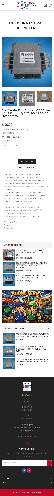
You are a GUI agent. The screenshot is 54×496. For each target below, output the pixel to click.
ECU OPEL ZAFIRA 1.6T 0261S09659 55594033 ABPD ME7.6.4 (31, 276)
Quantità (6, 140)
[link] (27, 306)
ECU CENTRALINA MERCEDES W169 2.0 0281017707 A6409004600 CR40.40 (32, 335)
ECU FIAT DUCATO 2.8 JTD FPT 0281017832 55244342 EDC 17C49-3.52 (32, 252)
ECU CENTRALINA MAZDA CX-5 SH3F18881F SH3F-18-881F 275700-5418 (31, 349)
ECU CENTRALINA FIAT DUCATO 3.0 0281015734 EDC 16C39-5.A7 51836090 (31, 265)
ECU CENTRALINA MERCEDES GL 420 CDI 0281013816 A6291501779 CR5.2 (32, 360)
